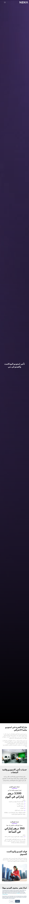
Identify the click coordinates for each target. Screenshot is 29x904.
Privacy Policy (5, 894)
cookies (18, 893)
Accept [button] (17, 901)
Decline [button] (11, 901)
